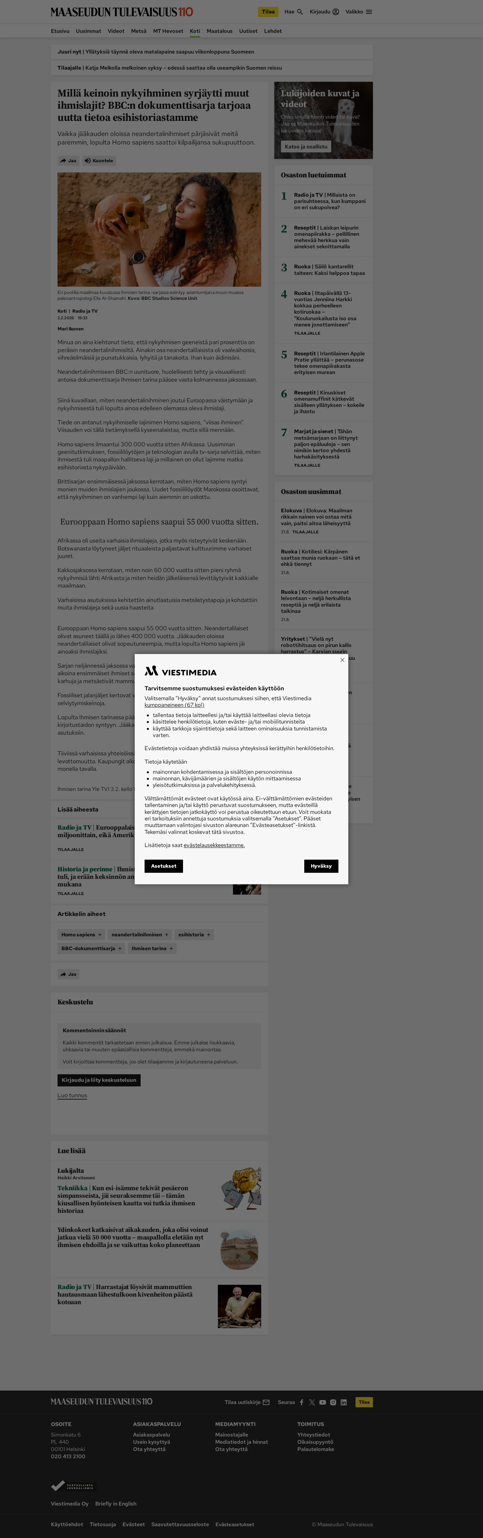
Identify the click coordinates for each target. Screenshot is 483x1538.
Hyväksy (321, 866)
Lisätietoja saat (195, 845)
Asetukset (163, 866)
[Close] (342, 659)
